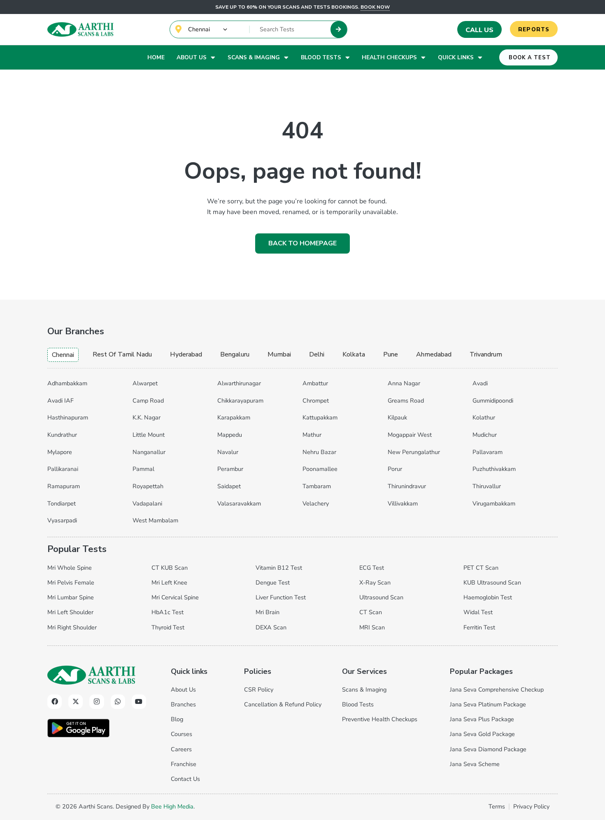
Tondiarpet (61, 503)
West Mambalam (155, 520)
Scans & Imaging (254, 57)
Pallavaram (487, 452)
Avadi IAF (60, 400)
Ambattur (315, 383)
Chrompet (315, 400)
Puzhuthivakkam (494, 469)
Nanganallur (149, 452)
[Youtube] (139, 701)
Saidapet (229, 486)
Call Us (479, 30)
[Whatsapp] (118, 701)
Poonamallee (319, 469)
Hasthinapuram (67, 417)
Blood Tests (321, 57)
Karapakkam (233, 417)
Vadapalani (147, 503)
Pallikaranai (62, 469)
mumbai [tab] (279, 354)
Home (156, 57)
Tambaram (316, 486)
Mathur (311, 435)
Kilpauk (397, 417)
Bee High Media (172, 806)
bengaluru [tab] (234, 354)
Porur (395, 469)
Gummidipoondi (492, 400)
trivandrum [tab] (486, 354)
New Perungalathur (414, 452)
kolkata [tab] (353, 354)
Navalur (227, 452)
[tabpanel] (302, 450)
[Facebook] (54, 701)
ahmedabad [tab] (433, 354)
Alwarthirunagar (239, 383)
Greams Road (406, 400)
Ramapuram (63, 486)
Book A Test (530, 57)
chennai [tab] (63, 354)
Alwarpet (145, 383)
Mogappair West (410, 435)
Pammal (143, 469)
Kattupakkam (319, 417)
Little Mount (149, 435)
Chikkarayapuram (240, 400)
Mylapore (59, 452)
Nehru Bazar (319, 452)
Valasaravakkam (239, 503)
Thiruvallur (486, 486)
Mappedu (229, 435)
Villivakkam (403, 503)
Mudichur (484, 435)
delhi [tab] (316, 354)
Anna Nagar (404, 383)
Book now (375, 7)
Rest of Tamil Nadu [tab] (122, 354)
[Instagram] (96, 701)
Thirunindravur (407, 486)
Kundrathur (62, 435)
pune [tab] (390, 354)
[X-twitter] (75, 701)
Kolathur (483, 417)
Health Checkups (389, 57)
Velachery (315, 503)
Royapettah (148, 486)
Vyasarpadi (62, 520)
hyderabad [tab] (186, 354)
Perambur (230, 469)
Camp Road (148, 400)
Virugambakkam (493, 503)
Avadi (480, 383)
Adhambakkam (67, 383)
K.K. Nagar (147, 417)
